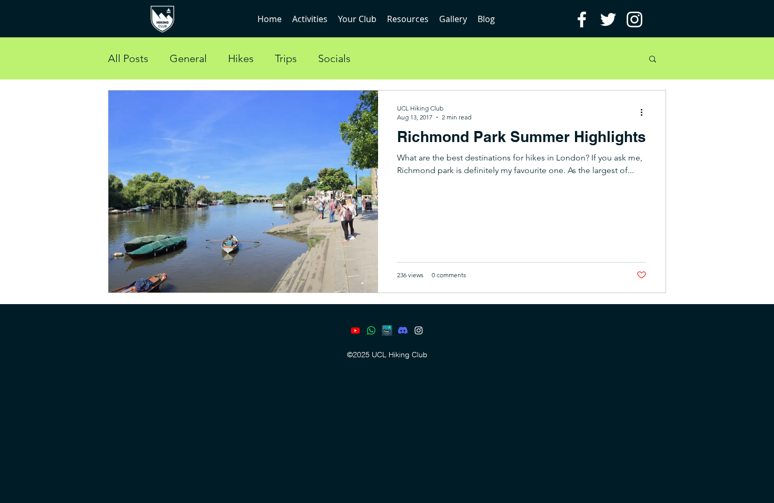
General (188, 58)
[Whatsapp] (371, 330)
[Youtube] (355, 330)
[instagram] (634, 19)
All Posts (128, 58)
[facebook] (581, 19)
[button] (653, 59)
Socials (334, 58)
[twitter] (608, 19)
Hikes (241, 58)
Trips (286, 58)
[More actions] (645, 112)
